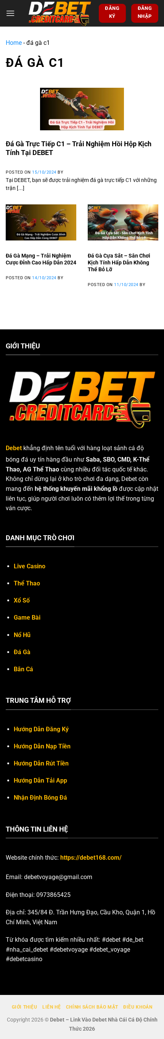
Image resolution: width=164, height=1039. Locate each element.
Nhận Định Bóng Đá (40, 797)
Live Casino (29, 566)
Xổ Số (22, 600)
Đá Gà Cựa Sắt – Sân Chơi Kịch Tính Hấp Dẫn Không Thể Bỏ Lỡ (119, 262)
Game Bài (27, 617)
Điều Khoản (137, 1007)
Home (14, 42)
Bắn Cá (23, 669)
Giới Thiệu (24, 1007)
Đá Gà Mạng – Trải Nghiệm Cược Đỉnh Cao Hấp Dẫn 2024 (41, 259)
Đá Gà (22, 652)
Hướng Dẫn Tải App (40, 780)
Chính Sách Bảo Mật (92, 1007)
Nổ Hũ (22, 635)
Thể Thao (27, 583)
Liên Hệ (51, 1007)
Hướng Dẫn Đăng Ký (41, 729)
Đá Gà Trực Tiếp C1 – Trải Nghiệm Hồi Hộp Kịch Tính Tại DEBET (78, 148)
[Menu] (10, 13)
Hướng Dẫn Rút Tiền (41, 763)
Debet (14, 448)
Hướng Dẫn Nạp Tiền (42, 746)
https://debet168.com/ (91, 857)
